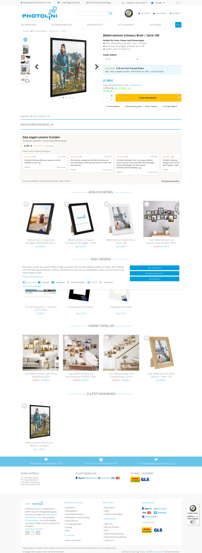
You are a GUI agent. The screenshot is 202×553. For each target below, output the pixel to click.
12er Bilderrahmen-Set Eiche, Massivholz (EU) (40, 375)
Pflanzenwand (126, 24)
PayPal (94, 282)
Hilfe (67, 530)
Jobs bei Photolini (111, 527)
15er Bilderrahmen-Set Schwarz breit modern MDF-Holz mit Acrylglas (161, 242)
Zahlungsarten (72, 511)
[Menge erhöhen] (112, 96)
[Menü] (197, 505)
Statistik (45, 282)
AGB (106, 530)
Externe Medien (78, 282)
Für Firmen (155, 24)
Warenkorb (70, 507)
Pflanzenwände (32, 520)
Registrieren (109, 507)
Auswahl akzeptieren (154, 273)
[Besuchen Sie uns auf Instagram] (33, 534)
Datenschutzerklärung (113, 533)
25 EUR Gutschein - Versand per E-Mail (40, 308)
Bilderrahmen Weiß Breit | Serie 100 (121, 241)
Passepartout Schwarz (80, 307)
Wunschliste (26, 206)
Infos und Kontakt (73, 540)
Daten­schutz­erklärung (33, 276)
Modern (64, 31)
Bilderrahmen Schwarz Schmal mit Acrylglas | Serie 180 (80, 242)
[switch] (193, 522)
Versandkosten (136, 85)
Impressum (109, 540)
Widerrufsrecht (72, 520)
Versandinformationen (75, 514)
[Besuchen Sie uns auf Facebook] (38, 534)
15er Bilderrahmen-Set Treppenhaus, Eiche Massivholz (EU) (121, 375)
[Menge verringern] (112, 100)
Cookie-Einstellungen (113, 514)
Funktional (108, 282)
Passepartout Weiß (121, 307)
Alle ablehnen (154, 279)
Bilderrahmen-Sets (62, 24)
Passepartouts (95, 24)
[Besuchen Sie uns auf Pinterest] (27, 534)
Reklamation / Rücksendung (77, 517)
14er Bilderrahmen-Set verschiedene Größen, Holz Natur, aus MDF (81, 375)
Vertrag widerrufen (73, 524)
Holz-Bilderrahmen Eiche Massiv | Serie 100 (161, 375)
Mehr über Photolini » (34, 529)
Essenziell (31, 282)
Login (106, 511)
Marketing (60, 282)
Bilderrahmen (29, 24)
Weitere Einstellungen (32, 286)
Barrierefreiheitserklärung (115, 537)
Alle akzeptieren (154, 267)
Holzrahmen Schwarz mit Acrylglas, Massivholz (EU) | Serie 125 (41, 242)
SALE (178, 24)
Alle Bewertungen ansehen (170, 181)
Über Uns (108, 523)
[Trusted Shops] (129, 13)
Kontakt (69, 527)
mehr (140, 168)
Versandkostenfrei (158, 552)
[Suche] (110, 13)
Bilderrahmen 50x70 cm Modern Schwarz (39, 444)
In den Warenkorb (147, 97)
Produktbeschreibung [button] (35, 124)
